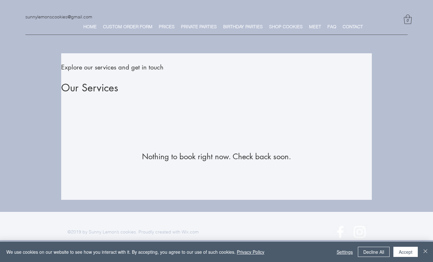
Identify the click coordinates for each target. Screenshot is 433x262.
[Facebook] (340, 232)
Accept (405, 252)
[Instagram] (360, 232)
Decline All (373, 252)
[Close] (425, 252)
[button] (408, 19)
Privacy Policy (250, 252)
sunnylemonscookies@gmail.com (58, 17)
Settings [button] (345, 252)
